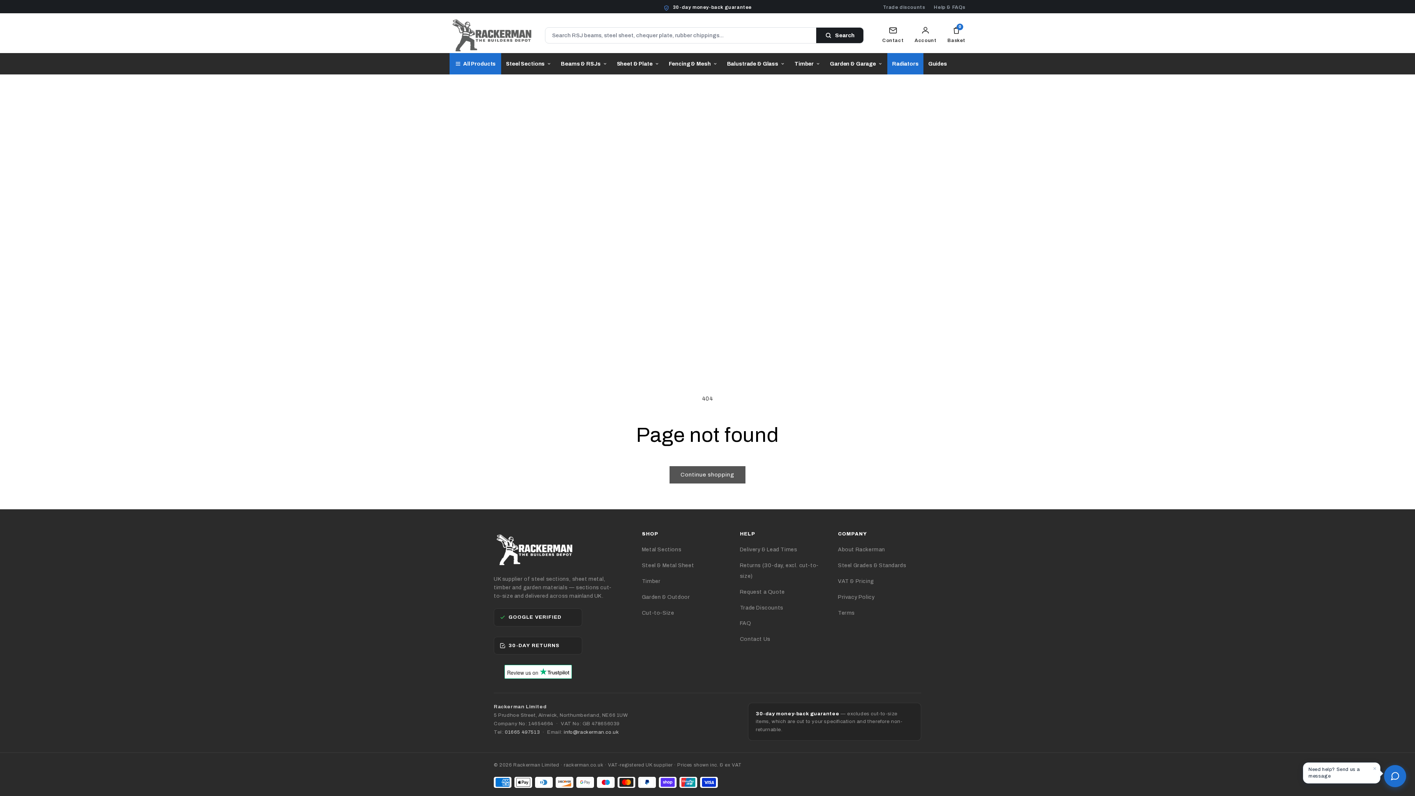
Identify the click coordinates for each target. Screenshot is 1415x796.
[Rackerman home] (492, 35)
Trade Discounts (761, 608)
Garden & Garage (853, 64)
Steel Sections (525, 64)
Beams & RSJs (580, 64)
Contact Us (755, 639)
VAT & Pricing (856, 581)
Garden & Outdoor (666, 597)
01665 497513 (522, 732)
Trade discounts (904, 7)
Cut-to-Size (658, 613)
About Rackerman (861, 549)
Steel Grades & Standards (872, 565)
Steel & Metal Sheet (668, 565)
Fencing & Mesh (690, 64)
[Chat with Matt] (1395, 776)
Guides (937, 64)
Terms (846, 613)
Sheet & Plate (635, 64)
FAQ (745, 623)
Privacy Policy (856, 597)
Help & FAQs (949, 7)
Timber (804, 64)
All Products (479, 64)
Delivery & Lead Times (768, 549)
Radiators (905, 64)
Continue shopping (707, 475)
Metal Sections (661, 549)
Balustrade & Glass (752, 64)
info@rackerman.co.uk (591, 732)
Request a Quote (762, 592)
